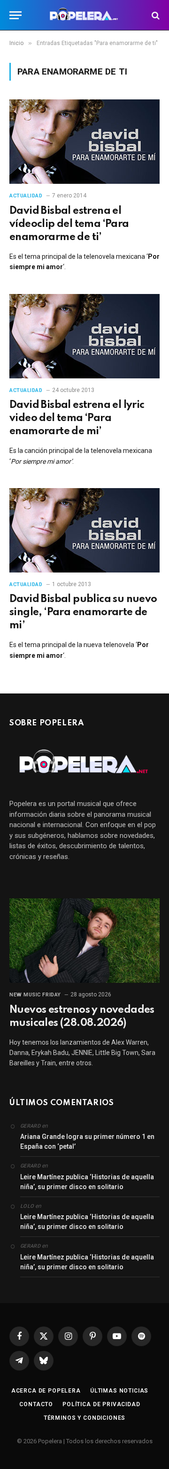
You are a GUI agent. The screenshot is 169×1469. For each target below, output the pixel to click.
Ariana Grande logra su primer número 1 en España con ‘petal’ (87, 1141)
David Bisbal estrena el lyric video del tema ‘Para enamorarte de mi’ (77, 418)
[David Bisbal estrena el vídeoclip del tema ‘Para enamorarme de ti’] (84, 141)
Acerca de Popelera (46, 1390)
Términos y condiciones (84, 1418)
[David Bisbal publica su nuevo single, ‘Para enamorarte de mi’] (84, 530)
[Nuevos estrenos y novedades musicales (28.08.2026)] (84, 940)
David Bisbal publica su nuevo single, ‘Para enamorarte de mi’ (83, 612)
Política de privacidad (101, 1404)
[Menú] (15, 15)
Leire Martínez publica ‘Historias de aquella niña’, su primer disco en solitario (87, 1181)
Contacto (36, 1404)
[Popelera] (84, 15)
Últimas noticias (119, 1390)
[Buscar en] (155, 15)
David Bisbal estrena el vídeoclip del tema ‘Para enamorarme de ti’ (69, 224)
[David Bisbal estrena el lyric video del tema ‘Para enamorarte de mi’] (84, 336)
